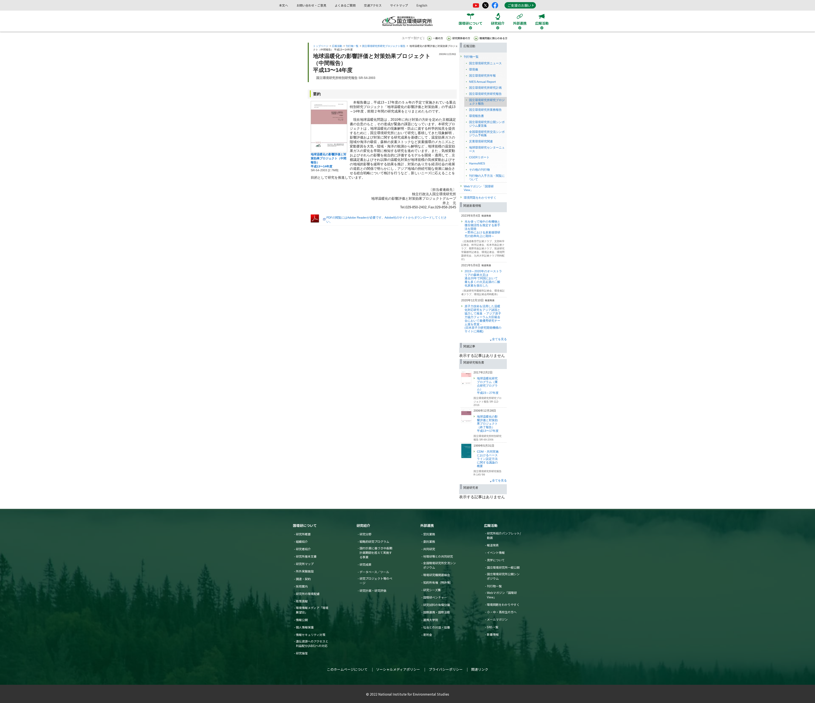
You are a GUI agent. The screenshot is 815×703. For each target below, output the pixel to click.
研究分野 (365, 534)
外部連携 (427, 525)
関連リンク (479, 669)
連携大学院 (430, 620)
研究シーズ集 (432, 590)
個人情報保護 (305, 627)
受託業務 (429, 534)
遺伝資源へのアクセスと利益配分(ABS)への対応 (312, 643)
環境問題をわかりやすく (503, 604)
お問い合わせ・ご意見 (311, 5)
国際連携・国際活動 (436, 612)
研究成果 (365, 564)
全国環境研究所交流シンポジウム (439, 565)
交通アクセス (373, 5)
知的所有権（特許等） (438, 582)
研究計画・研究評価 (373, 590)
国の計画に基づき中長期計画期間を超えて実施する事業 (376, 552)
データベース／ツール (374, 572)
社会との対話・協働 (436, 627)
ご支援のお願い (519, 5)
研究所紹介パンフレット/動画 (504, 535)
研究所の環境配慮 (308, 594)
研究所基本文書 (306, 556)
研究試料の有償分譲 (436, 605)
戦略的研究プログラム (374, 541)
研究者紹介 (303, 549)
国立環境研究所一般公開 (503, 567)
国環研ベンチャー (435, 597)
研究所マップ (305, 564)
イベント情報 (496, 552)
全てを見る (499, 339)
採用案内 (302, 586)
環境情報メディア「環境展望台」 (312, 610)
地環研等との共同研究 (438, 556)
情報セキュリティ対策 (310, 635)
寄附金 (427, 635)
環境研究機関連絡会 (436, 575)
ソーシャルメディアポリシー (398, 669)
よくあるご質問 (345, 5)
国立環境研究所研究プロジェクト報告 (383, 46)
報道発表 (493, 545)
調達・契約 (303, 579)
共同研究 (429, 549)
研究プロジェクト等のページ (376, 580)
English (421, 5)
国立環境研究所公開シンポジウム (503, 576)
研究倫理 (302, 653)
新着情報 (493, 634)
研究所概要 (303, 534)
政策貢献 (302, 601)
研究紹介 (363, 525)
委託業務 (429, 541)
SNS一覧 (492, 627)
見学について (496, 560)
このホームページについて (347, 669)
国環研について (305, 525)
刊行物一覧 (352, 46)
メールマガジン (497, 619)
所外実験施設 (305, 571)
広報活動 (337, 46)
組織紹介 (302, 541)
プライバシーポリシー (446, 669)
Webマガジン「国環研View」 (502, 595)
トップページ (320, 46)
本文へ (283, 5)
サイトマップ (399, 5)
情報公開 (302, 620)
